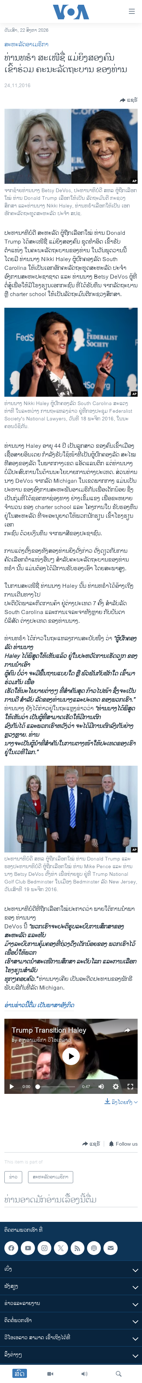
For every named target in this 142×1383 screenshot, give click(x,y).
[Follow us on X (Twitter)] (61, 1248)
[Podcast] (94, 1248)
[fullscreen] (130, 1086)
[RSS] (77, 1248)
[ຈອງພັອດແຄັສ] (110, 1248)
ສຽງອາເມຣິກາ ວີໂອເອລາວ (45, 1040)
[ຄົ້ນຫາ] (119, 1374)
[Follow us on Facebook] (11, 1248)
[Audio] (84, 1374)
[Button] (129, 100)
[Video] (50, 1374)
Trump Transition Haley (49, 1031)
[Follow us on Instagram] (44, 1248)
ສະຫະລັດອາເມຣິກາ (26, 45)
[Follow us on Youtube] (28, 1248)
